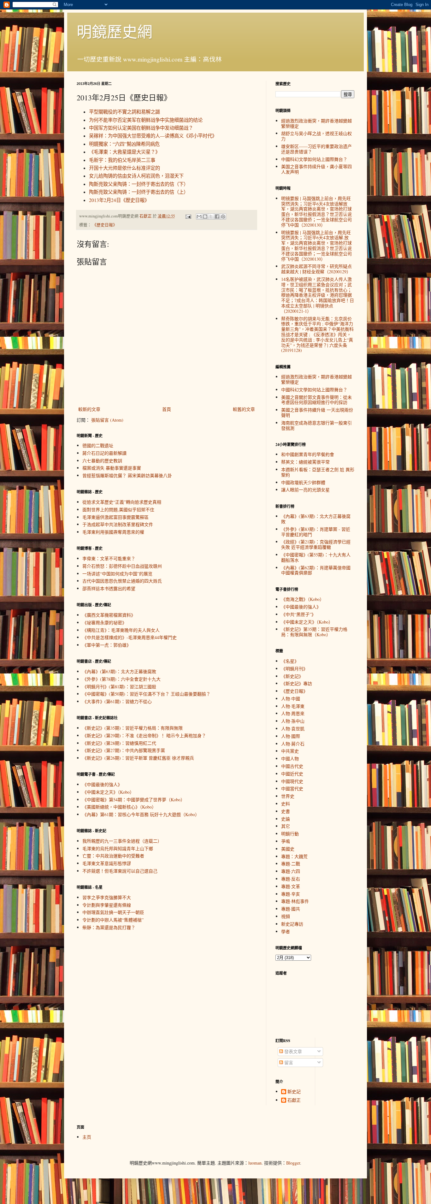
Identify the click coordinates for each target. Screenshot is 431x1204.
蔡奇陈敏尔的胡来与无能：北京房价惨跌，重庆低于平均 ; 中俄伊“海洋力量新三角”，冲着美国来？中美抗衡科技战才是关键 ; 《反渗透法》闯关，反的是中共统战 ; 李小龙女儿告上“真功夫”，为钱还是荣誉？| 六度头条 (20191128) (317, 334)
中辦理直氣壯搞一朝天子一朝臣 (113, 912)
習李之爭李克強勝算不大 (106, 897)
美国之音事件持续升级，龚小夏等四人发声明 (316, 169)
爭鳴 (285, 841)
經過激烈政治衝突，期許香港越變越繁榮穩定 (316, 123)
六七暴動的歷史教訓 (102, 461)
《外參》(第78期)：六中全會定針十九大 (121, 679)
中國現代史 (292, 781)
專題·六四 (290, 871)
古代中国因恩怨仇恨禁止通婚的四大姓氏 (122, 581)
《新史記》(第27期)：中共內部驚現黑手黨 (123, 750)
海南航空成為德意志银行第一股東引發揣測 (316, 425)
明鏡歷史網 (114, 31)
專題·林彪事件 (295, 901)
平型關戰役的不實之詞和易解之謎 (124, 112)
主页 (86, 1137)
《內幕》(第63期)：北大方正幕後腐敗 (119, 671)
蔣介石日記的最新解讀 (104, 453)
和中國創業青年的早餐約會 (307, 454)
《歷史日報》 (104, 225)
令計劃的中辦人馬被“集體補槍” (113, 920)
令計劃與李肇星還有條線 (106, 905)
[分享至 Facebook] (217, 216)
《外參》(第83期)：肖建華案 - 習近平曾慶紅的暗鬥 (315, 531)
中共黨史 (290, 751)
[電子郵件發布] (188, 216)
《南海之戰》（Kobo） (302, 599)
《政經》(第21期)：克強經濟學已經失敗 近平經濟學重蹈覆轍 (316, 544)
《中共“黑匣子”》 (298, 614)
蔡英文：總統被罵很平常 (305, 462)
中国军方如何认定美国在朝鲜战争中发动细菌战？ (141, 128)
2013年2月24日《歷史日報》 (119, 200)
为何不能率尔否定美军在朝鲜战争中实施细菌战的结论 (146, 120)
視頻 (285, 916)
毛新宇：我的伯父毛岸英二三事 (122, 160)
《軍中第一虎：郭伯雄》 (106, 645)
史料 (285, 804)
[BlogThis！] (205, 216)
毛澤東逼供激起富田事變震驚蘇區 (115, 517)
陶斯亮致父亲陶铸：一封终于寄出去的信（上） (138, 192)
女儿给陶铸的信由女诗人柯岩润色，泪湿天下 (136, 176)
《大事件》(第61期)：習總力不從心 (117, 701)
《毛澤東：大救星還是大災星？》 (124, 152)
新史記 (294, 1091)
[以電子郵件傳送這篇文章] (199, 216)
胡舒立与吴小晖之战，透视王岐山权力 (316, 136)
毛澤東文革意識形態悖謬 (106, 863)
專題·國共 (290, 909)
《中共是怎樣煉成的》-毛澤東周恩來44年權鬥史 (129, 637)
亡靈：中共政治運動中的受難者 (113, 856)
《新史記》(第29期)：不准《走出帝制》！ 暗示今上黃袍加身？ (144, 735)
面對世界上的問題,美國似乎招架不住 (118, 510)
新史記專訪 (292, 924)
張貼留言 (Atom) (107, 420)
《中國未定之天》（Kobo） (108, 792)
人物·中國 (290, 699)
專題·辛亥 (290, 894)
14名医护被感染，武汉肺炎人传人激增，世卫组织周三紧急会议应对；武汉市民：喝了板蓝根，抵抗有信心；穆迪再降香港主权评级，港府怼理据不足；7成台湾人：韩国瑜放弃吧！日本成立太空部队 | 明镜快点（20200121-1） (317, 295)
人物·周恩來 (292, 713)
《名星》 (290, 661)
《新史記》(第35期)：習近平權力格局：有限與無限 (132, 728)
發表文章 (292, 1051)
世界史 (287, 796)
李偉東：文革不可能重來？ (108, 558)
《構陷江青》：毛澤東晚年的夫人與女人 (121, 630)
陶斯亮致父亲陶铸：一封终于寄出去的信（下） (138, 184)
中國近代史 (292, 774)
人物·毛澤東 (292, 706)
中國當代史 (292, 789)
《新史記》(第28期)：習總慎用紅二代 (119, 743)
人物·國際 (290, 736)
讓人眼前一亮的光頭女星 (305, 490)
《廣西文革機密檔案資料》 (108, 615)
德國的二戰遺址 (97, 445)
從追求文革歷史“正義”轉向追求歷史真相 (121, 502)
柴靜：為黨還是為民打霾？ (108, 927)
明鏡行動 (290, 834)
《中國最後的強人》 (102, 784)
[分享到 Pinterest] (223, 216)
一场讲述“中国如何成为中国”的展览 (117, 574)
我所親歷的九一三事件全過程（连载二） (122, 841)
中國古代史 (292, 766)
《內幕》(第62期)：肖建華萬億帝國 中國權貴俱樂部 (316, 570)
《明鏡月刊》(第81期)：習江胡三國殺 (119, 687)
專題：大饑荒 (294, 856)
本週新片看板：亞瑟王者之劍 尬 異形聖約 (317, 472)
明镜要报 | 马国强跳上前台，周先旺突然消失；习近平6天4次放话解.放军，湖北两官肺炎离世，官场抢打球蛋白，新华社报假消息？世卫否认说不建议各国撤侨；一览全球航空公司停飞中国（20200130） (316, 245)
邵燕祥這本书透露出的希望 (108, 588)
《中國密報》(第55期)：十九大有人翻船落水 (316, 557)
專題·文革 (290, 886)
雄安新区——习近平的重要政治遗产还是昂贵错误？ (316, 149)
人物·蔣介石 (292, 744)
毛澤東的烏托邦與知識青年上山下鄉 (117, 848)
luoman (255, 1163)
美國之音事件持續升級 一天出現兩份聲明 (317, 412)
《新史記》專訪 (296, 683)
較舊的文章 (244, 409)
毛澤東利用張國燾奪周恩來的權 (113, 532)
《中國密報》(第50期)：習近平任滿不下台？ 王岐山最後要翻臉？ (146, 694)
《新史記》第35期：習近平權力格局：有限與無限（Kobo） (314, 632)
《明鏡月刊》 (294, 669)
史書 (285, 811)
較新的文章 (89, 409)
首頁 (166, 409)
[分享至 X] (211, 216)
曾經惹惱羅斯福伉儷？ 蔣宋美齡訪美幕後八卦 (127, 475)
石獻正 (294, 1100)
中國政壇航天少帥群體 (303, 482)
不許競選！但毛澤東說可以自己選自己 (119, 871)
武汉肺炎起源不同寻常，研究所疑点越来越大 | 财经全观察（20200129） (316, 269)
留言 (288, 1062)
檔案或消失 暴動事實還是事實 (111, 468)
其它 (285, 826)
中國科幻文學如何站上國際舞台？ (314, 159)
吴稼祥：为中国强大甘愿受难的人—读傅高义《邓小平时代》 (153, 136)
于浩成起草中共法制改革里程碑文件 (117, 524)
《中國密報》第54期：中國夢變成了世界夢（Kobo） (133, 800)
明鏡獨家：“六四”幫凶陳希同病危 (124, 144)
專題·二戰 (290, 864)
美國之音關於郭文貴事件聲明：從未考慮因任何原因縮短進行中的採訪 (316, 400)
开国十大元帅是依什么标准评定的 (124, 168)
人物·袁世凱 (292, 729)
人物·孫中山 (292, 721)
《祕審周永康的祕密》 (104, 623)
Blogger (293, 1163)
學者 (285, 931)
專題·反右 (290, 879)
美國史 (287, 849)
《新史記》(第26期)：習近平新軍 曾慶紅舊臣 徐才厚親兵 (138, 758)
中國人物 (290, 759)
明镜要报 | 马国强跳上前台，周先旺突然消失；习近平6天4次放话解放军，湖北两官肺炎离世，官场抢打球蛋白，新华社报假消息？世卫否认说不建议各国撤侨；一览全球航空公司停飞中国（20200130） (316, 211)
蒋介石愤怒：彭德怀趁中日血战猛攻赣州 (122, 566)
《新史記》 (292, 676)
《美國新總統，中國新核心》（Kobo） (119, 807)
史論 (285, 819)
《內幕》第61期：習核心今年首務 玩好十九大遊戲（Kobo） (140, 814)
